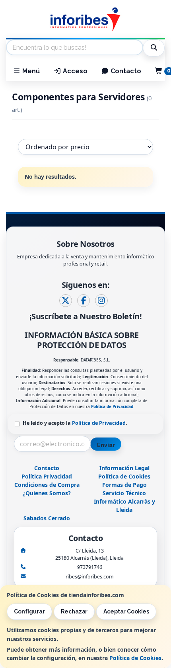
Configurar (29, 611)
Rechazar (74, 611)
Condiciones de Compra (47, 484)
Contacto (125, 71)
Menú (30, 71)
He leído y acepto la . (75, 423)
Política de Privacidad (112, 406)
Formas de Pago (124, 484)
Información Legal (124, 468)
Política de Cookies (135, 658)
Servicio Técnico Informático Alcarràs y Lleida (124, 501)
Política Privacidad (46, 476)
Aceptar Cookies (126, 611)
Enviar (106, 445)
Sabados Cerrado (46, 518)
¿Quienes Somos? (47, 493)
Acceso (74, 71)
